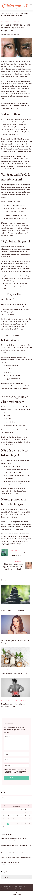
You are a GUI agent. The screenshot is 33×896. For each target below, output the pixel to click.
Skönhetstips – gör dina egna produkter (14, 673)
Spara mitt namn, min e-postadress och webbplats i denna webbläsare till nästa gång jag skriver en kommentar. (15, 771)
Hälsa (16, 700)
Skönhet (17, 21)
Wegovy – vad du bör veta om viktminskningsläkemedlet (10, 864)
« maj (4, 806)
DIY (2, 670)
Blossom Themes (19, 889)
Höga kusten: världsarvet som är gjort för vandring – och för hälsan (14, 840)
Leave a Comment (16, 894)
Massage (23, 700)
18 (8, 821)
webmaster (3, 34)
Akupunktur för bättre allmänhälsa (13, 610)
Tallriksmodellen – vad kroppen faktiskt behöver (16, 858)
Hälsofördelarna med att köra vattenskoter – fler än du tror (16, 847)
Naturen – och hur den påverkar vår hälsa (14, 853)
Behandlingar (6, 21)
